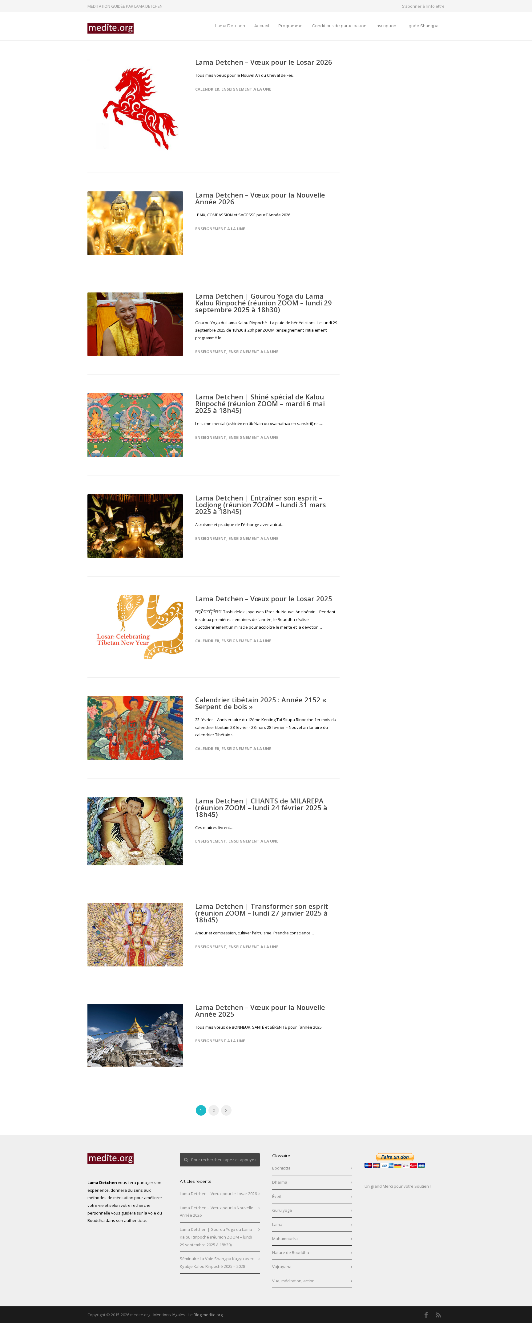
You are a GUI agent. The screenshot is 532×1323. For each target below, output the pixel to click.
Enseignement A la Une (246, 89)
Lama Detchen (230, 25)
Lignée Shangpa (421, 25)
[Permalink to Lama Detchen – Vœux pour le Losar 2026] (135, 106)
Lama (277, 1224)
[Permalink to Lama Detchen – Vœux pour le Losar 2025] (135, 627)
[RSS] (438, 1315)
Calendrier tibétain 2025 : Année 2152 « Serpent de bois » (260, 703)
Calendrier (207, 89)
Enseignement (210, 351)
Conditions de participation (339, 25)
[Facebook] (426, 1315)
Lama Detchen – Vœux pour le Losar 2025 (263, 598)
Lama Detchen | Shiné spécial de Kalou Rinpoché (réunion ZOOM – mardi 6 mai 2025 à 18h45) (260, 403)
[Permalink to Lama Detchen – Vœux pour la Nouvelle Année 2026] (135, 223)
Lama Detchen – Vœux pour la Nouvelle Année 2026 (260, 198)
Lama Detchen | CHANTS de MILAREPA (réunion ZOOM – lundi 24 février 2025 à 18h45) (261, 807)
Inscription (386, 25)
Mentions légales (169, 1314)
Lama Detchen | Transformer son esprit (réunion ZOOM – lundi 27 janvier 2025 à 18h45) (261, 912)
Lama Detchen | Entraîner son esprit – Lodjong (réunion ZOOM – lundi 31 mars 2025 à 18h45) (260, 504)
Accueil (261, 25)
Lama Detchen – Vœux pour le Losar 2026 (263, 62)
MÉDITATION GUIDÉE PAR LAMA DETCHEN (125, 6)
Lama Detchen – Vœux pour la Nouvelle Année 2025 (260, 1010)
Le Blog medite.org (205, 1314)
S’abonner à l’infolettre (423, 6)
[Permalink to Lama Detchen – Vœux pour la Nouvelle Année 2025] (135, 1036)
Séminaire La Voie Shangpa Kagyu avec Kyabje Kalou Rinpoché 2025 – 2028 (217, 1262)
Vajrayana (282, 1266)
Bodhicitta (281, 1168)
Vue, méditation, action (293, 1281)
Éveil (276, 1196)
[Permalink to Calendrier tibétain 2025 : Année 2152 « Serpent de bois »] (135, 728)
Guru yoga (282, 1210)
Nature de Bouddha (290, 1252)
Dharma (279, 1182)
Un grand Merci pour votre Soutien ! (398, 1186)
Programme (290, 25)
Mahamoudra (285, 1238)
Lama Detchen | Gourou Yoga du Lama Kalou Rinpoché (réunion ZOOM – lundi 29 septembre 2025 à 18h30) (263, 302)
